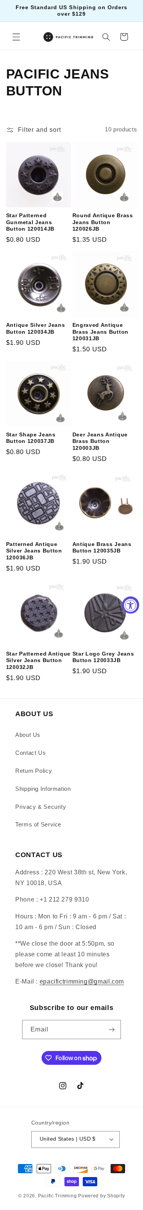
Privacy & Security (40, 807)
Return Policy (33, 771)
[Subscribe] (112, 1029)
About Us (27, 735)
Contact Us (30, 753)
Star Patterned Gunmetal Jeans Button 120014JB (30, 222)
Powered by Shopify (101, 1196)
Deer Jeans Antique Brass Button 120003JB (100, 441)
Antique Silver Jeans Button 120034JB (35, 328)
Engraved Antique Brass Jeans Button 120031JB (100, 331)
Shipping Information (43, 789)
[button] (16, 37)
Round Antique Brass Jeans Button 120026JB (102, 222)
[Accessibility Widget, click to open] (130, 605)
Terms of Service (38, 824)
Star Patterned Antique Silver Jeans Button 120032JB (38, 660)
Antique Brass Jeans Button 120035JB (102, 547)
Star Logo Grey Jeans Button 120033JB (103, 657)
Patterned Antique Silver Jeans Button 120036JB (34, 551)
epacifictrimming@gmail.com (82, 981)
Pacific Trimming (57, 1196)
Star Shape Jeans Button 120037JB (31, 438)
